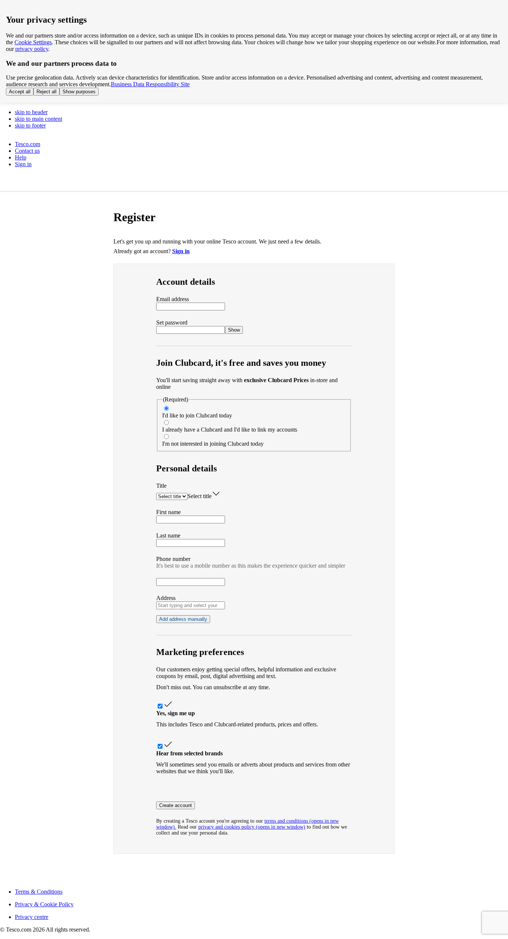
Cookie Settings (33, 42)
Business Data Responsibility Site (150, 84)
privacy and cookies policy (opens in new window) (251, 827)
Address (166, 598)
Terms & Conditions (38, 891)
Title (161, 486)
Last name (168, 535)
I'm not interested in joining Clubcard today (213, 444)
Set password (171, 322)
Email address (172, 299)
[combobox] (190, 605)
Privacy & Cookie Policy (44, 904)
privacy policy (31, 49)
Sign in (181, 251)
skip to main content (38, 119)
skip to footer (30, 125)
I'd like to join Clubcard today (197, 415)
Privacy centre (31, 917)
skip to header (31, 112)
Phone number (173, 559)
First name (168, 512)
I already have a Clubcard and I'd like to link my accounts (229, 429)
